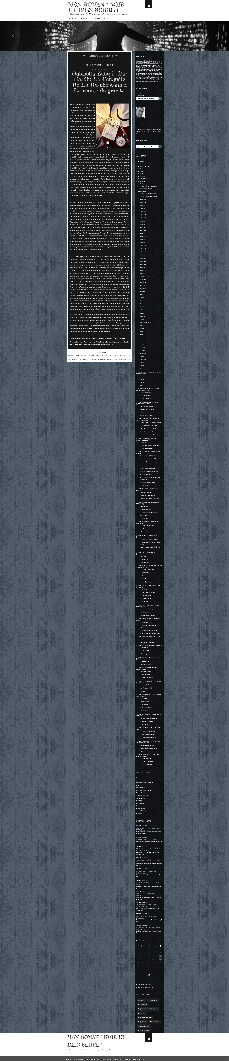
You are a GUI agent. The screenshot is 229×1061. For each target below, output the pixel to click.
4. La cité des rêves (145, 598)
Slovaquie (143, 359)
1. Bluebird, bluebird (146, 492)
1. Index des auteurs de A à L (148, 193)
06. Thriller (141, 174)
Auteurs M (143, 236)
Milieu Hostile (140, 798)
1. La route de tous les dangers (149, 718)
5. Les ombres (144, 601)
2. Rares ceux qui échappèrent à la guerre (150, 543)
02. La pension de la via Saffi (148, 459)
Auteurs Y (143, 270)
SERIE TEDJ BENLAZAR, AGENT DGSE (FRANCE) (148, 728)
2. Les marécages (145, 395)
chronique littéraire (143, 1026)
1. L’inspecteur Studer (146, 639)
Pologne (142, 347)
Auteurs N (143, 239)
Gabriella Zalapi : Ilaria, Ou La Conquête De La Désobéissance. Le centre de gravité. (99, 82)
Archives (84, 18)
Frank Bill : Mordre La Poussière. (147, 839)
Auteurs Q (143, 249)
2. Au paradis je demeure (147, 495)
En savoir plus (140, 1059)
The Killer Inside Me (142, 795)
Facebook (109, 18)
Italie (107, 355)
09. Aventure (142, 181)
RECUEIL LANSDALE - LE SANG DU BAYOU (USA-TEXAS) (147, 389)
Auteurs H (143, 221)
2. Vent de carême (145, 664)
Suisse (100, 357)
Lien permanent (101, 353)
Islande (142, 331)
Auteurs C (143, 205)
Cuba (141, 310)
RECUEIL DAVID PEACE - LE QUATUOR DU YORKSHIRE (148, 373)
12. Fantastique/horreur (145, 188)
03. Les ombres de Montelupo (149, 462)
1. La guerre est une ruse (147, 731)
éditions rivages (153, 1000)
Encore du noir (140, 793)
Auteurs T (143, 258)
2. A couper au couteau (146, 721)
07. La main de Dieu (146, 474)
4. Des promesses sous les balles (150, 633)
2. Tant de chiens (145, 612)
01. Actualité (141, 161)
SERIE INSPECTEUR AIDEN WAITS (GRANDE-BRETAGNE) (147, 553)
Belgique (142, 291)
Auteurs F (143, 215)
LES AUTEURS (113, 355)
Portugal (142, 350)
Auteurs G (143, 218)
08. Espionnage (142, 178)
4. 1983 (142, 385)
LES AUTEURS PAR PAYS (124, 355)
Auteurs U (143, 261)
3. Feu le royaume (145, 654)
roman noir (141, 1013)
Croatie (142, 307)
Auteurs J (143, 227)
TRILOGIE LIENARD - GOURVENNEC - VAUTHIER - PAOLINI (148, 742)
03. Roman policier (143, 166)
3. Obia (142, 412)
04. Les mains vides (145, 465)
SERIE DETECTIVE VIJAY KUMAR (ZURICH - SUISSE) (148, 522)
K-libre (138, 785)
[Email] (148, 4)
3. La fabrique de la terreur (148, 737)
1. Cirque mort (144, 647)
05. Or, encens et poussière (148, 468)
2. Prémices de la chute (147, 734)
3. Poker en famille (145, 532)
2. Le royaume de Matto (147, 642)
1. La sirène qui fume (146, 758)
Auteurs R (143, 252)
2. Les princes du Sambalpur (148, 425)
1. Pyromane (144, 589)
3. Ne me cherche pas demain (149, 630)
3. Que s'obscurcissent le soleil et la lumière (150, 548)
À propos (96, 18)
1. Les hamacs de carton (147, 406)
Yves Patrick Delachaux (105, 179)
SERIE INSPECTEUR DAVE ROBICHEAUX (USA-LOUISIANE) (149, 566)
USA (141, 368)
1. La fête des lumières (147, 525)
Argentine (143, 282)
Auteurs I (142, 224)
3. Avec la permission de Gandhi (149, 429)
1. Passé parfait (144, 661)
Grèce (141, 325)
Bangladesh (143, 288)
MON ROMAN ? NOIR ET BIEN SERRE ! (96, 7)
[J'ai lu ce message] (227, 1059)
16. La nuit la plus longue (147, 569)
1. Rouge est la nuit (145, 671)
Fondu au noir (140, 787)
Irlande (142, 328)
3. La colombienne (145, 595)
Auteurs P (143, 246)
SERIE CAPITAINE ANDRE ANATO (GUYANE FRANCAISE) (147, 403)
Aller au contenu (7, 2)
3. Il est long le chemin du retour (149, 498)
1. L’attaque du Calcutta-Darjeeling (150, 422)
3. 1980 (142, 382)
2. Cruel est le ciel (145, 674)
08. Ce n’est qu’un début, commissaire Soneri (150, 478)
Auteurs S (143, 255)
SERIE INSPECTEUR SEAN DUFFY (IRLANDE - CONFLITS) (148, 619)
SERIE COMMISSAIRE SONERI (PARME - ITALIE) (148, 452)
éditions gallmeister (143, 1030)
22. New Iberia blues (146, 582)
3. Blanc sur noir (144, 724)
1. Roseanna (143, 442)
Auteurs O (143, 242)
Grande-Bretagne (99, 355)
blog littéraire (142, 1021)
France (142, 319)
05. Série (140, 171)
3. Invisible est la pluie (146, 677)
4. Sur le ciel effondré (146, 415)
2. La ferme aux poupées (147, 592)
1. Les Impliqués (144, 685)
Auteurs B (143, 202)
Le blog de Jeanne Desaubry (144, 782)
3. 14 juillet (143, 751)
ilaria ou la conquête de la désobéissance (97, 359)
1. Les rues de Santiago (147, 609)
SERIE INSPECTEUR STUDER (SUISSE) (149, 637)
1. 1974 (142, 376)
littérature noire (154, 1021)
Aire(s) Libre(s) (140, 808)
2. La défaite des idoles (147, 761)
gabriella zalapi (77, 359)
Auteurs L (143, 233)
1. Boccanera (144, 506)
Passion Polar (140, 803)
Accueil (72, 18)
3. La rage (143, 691)
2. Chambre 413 (144, 559)
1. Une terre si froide (146, 622)
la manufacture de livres (145, 1017)
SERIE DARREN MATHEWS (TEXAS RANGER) (147, 489)
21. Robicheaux (144, 579)
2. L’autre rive (144, 529)
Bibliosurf (139, 813)
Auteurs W (143, 267)
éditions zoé (116, 359)
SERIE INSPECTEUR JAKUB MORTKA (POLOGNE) (148, 586)
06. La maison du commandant (149, 471)
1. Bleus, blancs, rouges (147, 745)
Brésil (141, 294)
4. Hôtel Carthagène (146, 707)
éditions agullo (142, 1004)
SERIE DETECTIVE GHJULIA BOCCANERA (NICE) (148, 503)
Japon (142, 338)
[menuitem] (72, 18)
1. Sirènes (143, 556)
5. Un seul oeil (144, 518)
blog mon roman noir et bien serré (147, 1009)
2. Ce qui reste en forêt (147, 409)
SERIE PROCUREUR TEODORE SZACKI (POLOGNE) (148, 682)
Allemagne (143, 279)
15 (160, 956)
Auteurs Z (89, 355)
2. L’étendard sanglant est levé (149, 748)
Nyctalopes (139, 800)
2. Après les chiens (145, 509)
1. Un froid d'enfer (145, 392)
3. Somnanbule (144, 562)
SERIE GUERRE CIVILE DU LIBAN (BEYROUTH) (146, 536)
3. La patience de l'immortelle (149, 512)
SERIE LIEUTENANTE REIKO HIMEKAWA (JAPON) (147, 668)
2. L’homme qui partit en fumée (149, 445)
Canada (142, 297)
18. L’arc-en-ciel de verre (147, 576)
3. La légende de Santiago (147, 615)
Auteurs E (143, 211)
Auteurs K (143, 230)
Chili (141, 300)
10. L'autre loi (144, 485)
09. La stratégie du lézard (147, 482)
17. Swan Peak (144, 572)
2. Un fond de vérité (146, 688)
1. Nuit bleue (143, 698)
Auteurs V (143, 264)
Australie (142, 285)
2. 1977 (142, 379)
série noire (141, 1000)
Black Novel (139, 780)
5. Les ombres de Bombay (147, 435)
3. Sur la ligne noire (145, 398)
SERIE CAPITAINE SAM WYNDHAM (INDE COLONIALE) (147, 419)
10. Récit (140, 183)
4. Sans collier (144, 515)
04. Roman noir (81, 355)
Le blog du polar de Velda (143, 790)
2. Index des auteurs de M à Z (148, 196)
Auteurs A (143, 199)
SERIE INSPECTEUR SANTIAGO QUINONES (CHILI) (148, 606)
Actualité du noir (141, 811)
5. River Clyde (144, 711)
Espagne (142, 316)
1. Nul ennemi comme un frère (149, 539)
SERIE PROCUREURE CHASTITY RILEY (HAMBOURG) (148, 695)
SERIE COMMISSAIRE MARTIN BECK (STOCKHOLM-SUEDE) (147, 439)
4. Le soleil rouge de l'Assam (148, 432)
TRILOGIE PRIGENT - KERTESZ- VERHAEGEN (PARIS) (147, 755)
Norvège (142, 344)
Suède (142, 362)
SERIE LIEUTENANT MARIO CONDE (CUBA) (147, 658)
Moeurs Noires (140, 806)
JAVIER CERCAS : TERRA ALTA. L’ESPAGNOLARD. (146, 906)
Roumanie (143, 353)
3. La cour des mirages (146, 764)
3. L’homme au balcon (146, 448)
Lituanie (142, 341)
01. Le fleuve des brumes (147, 455)
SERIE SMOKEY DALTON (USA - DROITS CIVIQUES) (149, 715)
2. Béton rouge (144, 701)
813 (137, 777)
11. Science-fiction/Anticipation (147, 186)
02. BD (140, 164)
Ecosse (142, 313)
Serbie (142, 356)
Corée (142, 304)
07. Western (141, 176)
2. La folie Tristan (145, 650)
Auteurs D (143, 208)
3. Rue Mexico (144, 704)
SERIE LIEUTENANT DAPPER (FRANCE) (150, 645)
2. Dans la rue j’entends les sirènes (148, 626)
